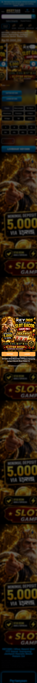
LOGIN (27, 354)
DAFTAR (10, 354)
